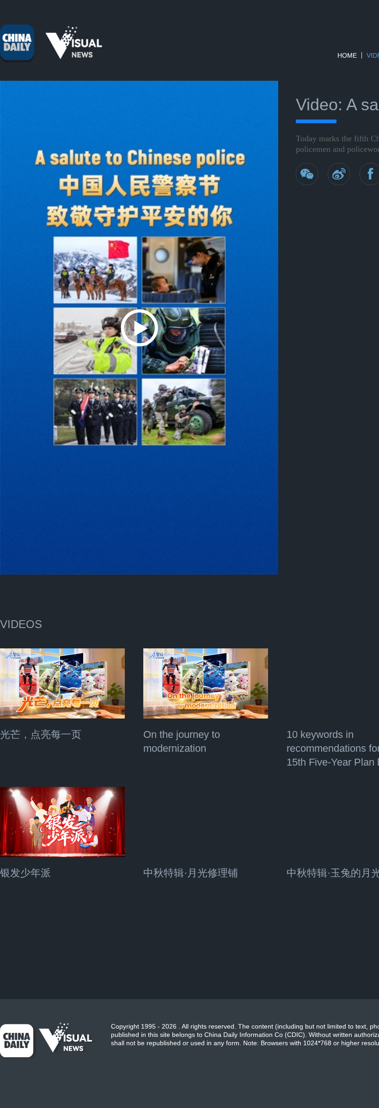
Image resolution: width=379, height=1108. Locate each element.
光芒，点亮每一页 (40, 734)
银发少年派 (25, 873)
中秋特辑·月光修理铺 (190, 873)
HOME (347, 55)
